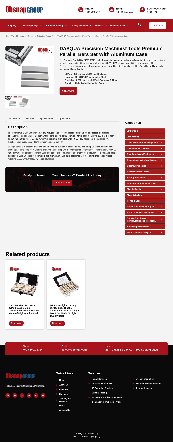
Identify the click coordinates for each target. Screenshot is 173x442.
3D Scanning (133, 137)
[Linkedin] (36, 395)
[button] (49, 50)
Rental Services (117, 26)
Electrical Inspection (144, 166)
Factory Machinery (144, 177)
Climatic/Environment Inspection (144, 142)
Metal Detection (134, 195)
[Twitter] (15, 395)
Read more (16, 323)
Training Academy (79, 26)
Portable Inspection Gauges (144, 206)
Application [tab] (64, 119)
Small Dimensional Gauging (23, 36)
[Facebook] (7, 395)
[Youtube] (43, 395)
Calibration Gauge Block (46, 36)
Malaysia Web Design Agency (86, 437)
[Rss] (29, 395)
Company (11, 26)
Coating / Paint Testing (144, 148)
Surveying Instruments (138, 227)
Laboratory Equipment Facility (141, 183)
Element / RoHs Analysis (139, 172)
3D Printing (132, 131)
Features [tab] (30, 119)
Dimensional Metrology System (144, 160)
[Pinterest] (22, 395)
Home (8, 36)
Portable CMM (133, 201)
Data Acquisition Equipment (144, 154)
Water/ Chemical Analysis (144, 232)
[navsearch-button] (139, 25)
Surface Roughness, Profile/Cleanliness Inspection (144, 219)
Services (99, 26)
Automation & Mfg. (54, 26)
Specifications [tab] (46, 119)
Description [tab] (15, 119)
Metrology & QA (30, 26)
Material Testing (144, 189)
